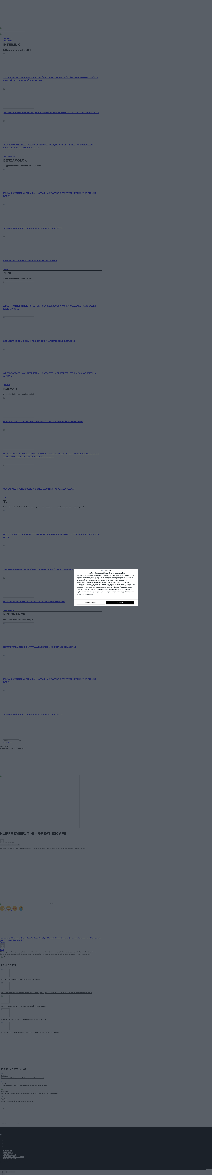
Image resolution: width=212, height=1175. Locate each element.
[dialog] (106, 587)
